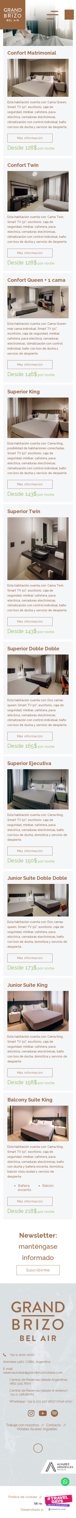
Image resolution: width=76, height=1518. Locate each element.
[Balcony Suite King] (38, 1123)
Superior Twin (23, 511)
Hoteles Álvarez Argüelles (37, 1429)
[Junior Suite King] (38, 1011)
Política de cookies (22, 1497)
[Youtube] (42, 1413)
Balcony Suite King (29, 1100)
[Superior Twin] (38, 548)
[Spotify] (54, 1413)
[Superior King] (38, 417)
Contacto (53, 1425)
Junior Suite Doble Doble (37, 878)
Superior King (23, 391)
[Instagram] (31, 1413)
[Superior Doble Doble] (38, 674)
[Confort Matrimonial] (38, 78)
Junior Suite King (27, 985)
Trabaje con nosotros (22, 1425)
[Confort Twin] (38, 191)
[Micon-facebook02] (19, 1413)
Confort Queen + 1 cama (36, 280)
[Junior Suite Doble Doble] (38, 900)
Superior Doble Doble (33, 648)
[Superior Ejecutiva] (38, 789)
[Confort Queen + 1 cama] (38, 302)
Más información (30, 138)
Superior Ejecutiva (29, 763)
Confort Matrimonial (31, 53)
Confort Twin (23, 165)
